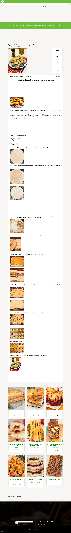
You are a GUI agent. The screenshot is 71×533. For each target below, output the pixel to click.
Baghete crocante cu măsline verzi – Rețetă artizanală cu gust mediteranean (35, 446)
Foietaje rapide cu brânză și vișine (16, 445)
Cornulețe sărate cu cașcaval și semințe (16, 480)
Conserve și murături (43, 23)
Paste (35, 23)
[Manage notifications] (2, 531)
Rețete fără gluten (57, 25)
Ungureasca (15, 76)
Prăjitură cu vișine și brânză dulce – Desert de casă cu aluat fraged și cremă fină (35, 481)
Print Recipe (59, 76)
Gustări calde (54, 23)
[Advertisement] (35, 15)
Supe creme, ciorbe (27, 23)
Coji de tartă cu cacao (54, 479)
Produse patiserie (18, 25)
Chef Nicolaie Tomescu (38, 529)
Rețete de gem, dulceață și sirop (27, 25)
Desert (9, 23)
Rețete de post (36, 25)
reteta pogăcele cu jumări (15, 379)
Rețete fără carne (20, 23)
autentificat (14, 496)
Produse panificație (11, 25)
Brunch (23, 76)
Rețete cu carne (13, 23)
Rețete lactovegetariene (43, 25)
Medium (30, 76)
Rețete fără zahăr (51, 25)
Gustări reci (49, 23)
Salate (32, 23)
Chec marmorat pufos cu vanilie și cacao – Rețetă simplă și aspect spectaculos (54, 446)
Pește (38, 23)
